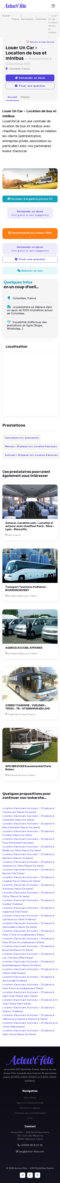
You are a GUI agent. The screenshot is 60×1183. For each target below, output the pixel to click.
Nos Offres (30, 1097)
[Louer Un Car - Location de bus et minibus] (30, 178)
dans (22, 437)
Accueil (6, 15)
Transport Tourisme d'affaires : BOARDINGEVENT (26, 588)
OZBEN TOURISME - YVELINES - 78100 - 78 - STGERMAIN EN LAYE (27, 707)
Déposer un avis (31, 270)
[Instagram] (22, 1175)
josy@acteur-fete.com (31, 1151)
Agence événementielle (30, 1102)
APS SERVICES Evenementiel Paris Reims (28, 768)
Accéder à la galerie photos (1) (31, 199)
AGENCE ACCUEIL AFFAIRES (23, 647)
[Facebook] (30, 1175)
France (15, 19)
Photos (25, 97)
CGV (30, 1118)
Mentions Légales (30, 1108)
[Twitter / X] (37, 1175)
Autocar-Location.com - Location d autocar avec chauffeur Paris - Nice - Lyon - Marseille (29, 526)
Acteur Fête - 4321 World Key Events (34, 1168)
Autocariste (27, 19)
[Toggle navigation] (53, 6)
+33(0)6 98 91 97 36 (31, 1145)
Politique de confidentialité (30, 1113)
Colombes (40, 19)
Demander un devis (30, 213)
